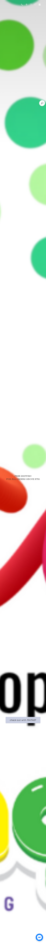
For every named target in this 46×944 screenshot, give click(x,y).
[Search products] (42, 103)
